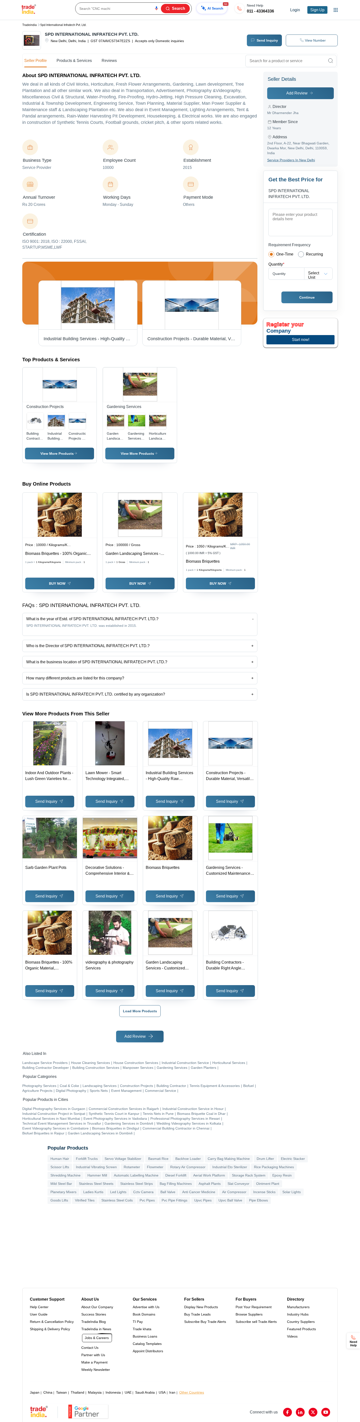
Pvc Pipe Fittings (174, 1200)
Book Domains (144, 1314)
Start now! (300, 340)
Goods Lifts (59, 1200)
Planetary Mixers (63, 1192)
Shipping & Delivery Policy (50, 1329)
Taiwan (61, 1392)
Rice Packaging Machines (274, 1167)
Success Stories (93, 1314)
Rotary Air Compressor (187, 1167)
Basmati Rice (158, 1159)
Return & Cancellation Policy (52, 1322)
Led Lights (118, 1192)
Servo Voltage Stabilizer (123, 1159)
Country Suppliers (301, 1322)
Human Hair (59, 1159)
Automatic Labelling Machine (136, 1175)
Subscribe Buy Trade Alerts (205, 1322)
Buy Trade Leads (197, 1314)
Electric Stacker (293, 1159)
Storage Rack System (248, 1175)
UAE (128, 1392)
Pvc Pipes (147, 1200)
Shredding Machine (65, 1175)
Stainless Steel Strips (136, 1184)
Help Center (39, 1307)
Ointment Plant (267, 1184)
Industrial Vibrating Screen (96, 1167)
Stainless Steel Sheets (96, 1184)
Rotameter (132, 1167)
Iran (172, 1392)
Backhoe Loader (188, 1159)
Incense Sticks (264, 1192)
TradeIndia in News (96, 1329)
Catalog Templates (147, 1344)
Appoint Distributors (148, 1351)
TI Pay (138, 1322)
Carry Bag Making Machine (229, 1159)
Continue (307, 297)
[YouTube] (326, 1412)
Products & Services (74, 60)
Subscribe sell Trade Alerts (256, 1322)
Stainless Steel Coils (117, 1200)
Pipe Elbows (258, 1200)
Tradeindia (29, 25)
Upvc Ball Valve (230, 1200)
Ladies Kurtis (93, 1192)
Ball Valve (167, 1192)
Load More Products (140, 1011)
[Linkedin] (300, 1412)
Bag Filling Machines (176, 1184)
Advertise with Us (146, 1307)
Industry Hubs (298, 1314)
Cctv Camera (143, 1192)
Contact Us (89, 1348)
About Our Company (97, 1307)
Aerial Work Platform (209, 1175)
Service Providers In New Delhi (291, 160)
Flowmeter (155, 1167)
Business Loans (145, 1336)
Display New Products (201, 1307)
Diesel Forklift (175, 1175)
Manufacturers (298, 1307)
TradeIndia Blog (93, 1322)
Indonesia (113, 1392)
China (47, 1392)
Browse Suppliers (249, 1314)
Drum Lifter (265, 1159)
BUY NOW (57, 583)
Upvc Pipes (203, 1200)
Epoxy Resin (282, 1175)
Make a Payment (94, 1362)
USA (162, 1392)
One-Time (284, 254)
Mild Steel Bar (61, 1184)
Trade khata (142, 1329)
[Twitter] (313, 1412)
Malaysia (95, 1392)
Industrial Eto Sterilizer (229, 1167)
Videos (292, 1336)
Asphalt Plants (210, 1184)
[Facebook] (287, 1412)
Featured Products (301, 1329)
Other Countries (191, 1392)
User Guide (39, 1314)
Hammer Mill (97, 1175)
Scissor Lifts (59, 1167)
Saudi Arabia (145, 1392)
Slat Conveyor (238, 1184)
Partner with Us (93, 1355)
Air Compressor (234, 1192)
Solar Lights (291, 1192)
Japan (34, 1392)
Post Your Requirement (254, 1307)
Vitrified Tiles (85, 1200)
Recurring (314, 254)
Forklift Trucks (87, 1159)
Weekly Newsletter (95, 1370)
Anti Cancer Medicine (198, 1192)
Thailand (77, 1392)
